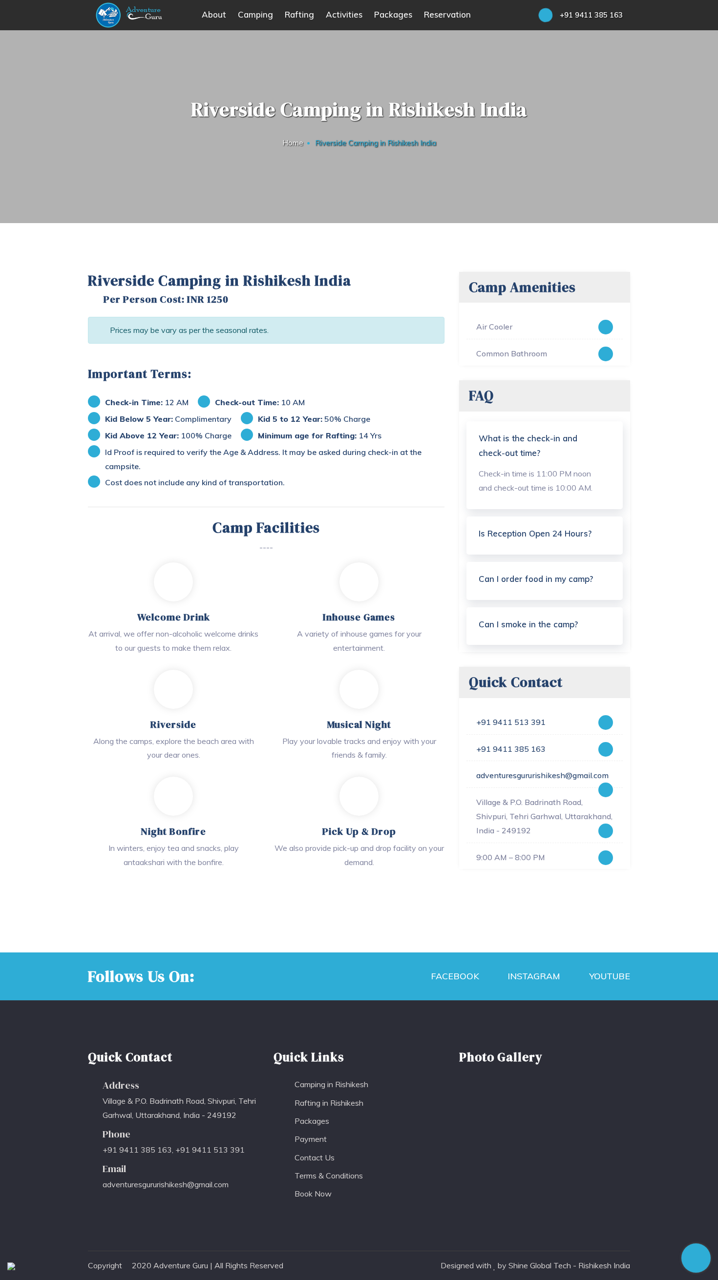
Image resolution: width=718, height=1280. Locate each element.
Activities (344, 14)
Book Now (313, 1193)
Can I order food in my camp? (536, 579)
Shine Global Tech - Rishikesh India (569, 1265)
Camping (255, 14)
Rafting (299, 14)
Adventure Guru (180, 1265)
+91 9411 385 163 (590, 15)
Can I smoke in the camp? (528, 624)
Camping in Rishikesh (331, 1084)
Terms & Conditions (329, 1175)
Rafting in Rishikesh (329, 1103)
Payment (311, 1139)
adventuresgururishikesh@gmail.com (542, 775)
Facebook (453, 976)
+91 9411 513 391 (511, 722)
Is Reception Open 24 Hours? (535, 533)
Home (292, 142)
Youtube (608, 976)
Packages (393, 14)
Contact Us (315, 1157)
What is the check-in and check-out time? (528, 445)
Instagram (532, 976)
